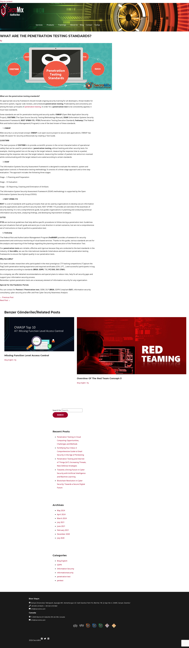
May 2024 (61, 510)
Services (39, 25)
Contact (89, 25)
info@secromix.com (38, 609)
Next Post (5, 300)
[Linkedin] (48, 639)
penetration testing (33, 107)
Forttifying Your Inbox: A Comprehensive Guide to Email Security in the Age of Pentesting (70, 451)
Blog (82, 25)
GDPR (59, 565)
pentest (60, 580)
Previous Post (6, 297)
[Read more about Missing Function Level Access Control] (39, 350)
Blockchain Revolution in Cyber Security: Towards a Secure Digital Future (71, 484)
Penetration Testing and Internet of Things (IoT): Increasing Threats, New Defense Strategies (71, 462)
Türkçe (97, 25)
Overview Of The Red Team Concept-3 (99, 378)
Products (50, 25)
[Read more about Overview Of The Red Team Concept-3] (131, 373)
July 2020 (60, 538)
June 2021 (61, 526)
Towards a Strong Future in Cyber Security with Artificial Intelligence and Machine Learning (71, 473)
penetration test (63, 576)
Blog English (8, 360)
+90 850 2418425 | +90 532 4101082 (44, 606)
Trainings (62, 25)
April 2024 (61, 514)
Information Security (65, 568)
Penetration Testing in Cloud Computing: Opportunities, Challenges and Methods (69, 440)
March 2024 (62, 518)
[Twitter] (45, 639)
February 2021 (63, 530)
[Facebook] (42, 639)
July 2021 (60, 522)
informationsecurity (65, 572)
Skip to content (6, 1)
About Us (74, 25)
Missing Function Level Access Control (26, 355)
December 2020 (63, 534)
